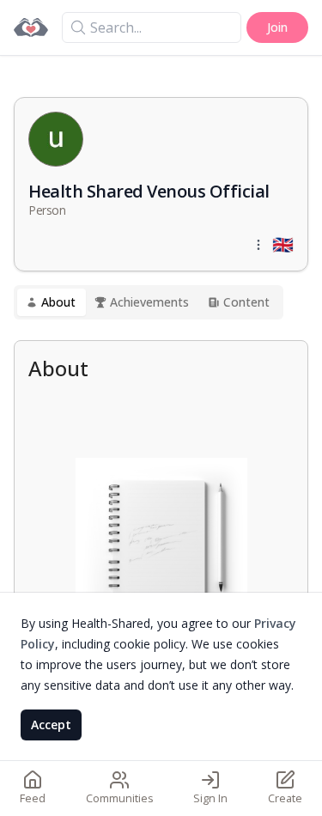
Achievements (149, 302)
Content (246, 302)
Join (277, 27)
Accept (51, 724)
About (58, 302)
